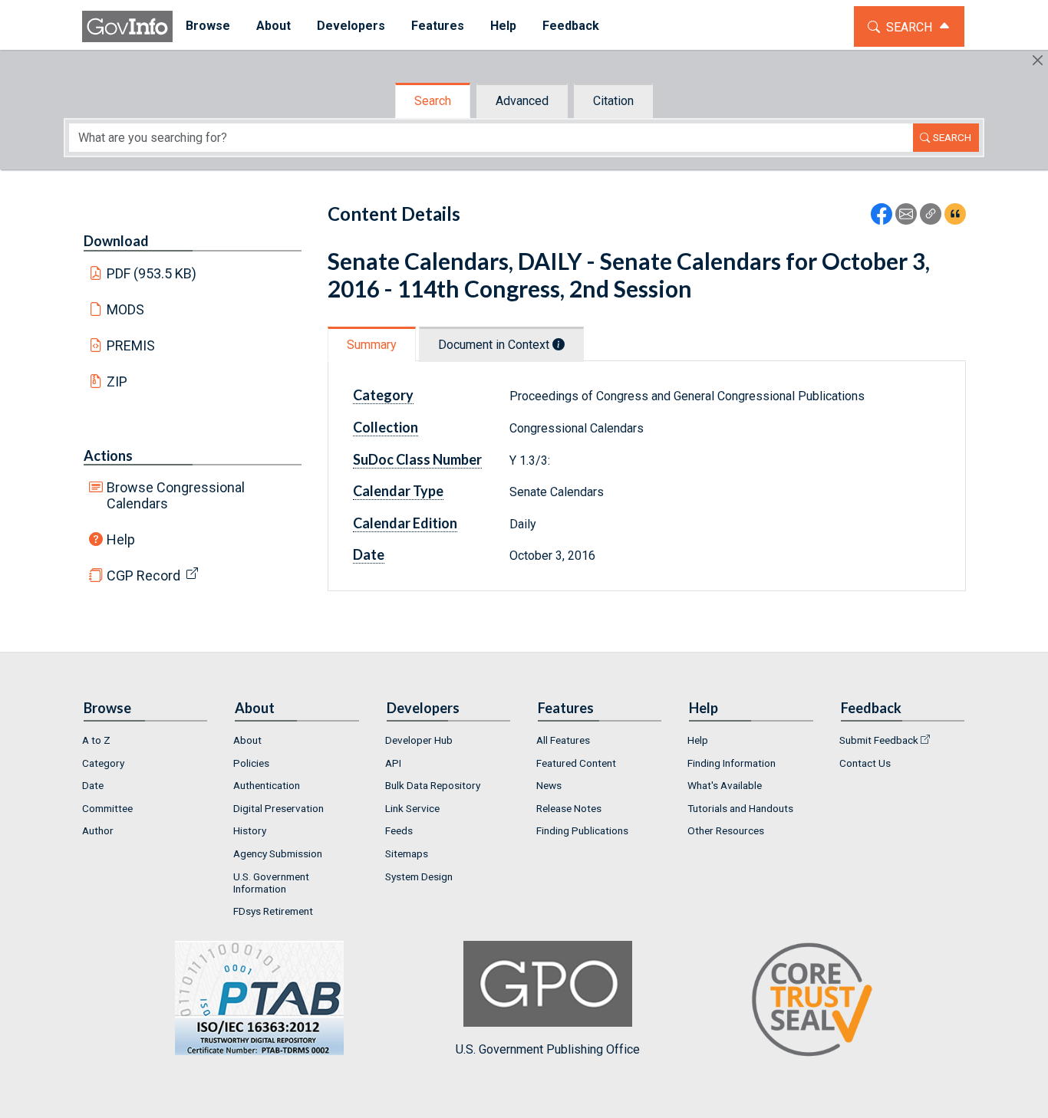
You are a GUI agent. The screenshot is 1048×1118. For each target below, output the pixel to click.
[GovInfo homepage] (127, 26)
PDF (152, 273)
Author (98, 830)
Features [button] (437, 25)
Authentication (266, 785)
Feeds (399, 830)
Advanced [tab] (522, 101)
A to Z (96, 740)
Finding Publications (582, 830)
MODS (125, 309)
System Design (419, 876)
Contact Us (865, 763)
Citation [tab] (613, 101)
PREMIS (131, 345)
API (393, 763)
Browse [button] (208, 25)
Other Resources (725, 830)
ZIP (117, 381)
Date (93, 785)
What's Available (724, 785)
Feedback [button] (570, 25)
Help (121, 539)
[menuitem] (208, 26)
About (247, 740)
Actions (108, 455)
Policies (251, 763)
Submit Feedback (878, 740)
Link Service (412, 808)
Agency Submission (277, 853)
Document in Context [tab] (495, 344)
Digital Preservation (278, 808)
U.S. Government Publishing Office (548, 1049)
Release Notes (568, 808)
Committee (107, 808)
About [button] (273, 25)
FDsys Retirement (273, 911)
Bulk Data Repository (432, 785)
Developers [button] (351, 25)
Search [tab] (432, 101)
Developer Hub (419, 740)
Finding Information (731, 763)
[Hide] (1037, 60)
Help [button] (503, 25)
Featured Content (576, 763)
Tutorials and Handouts (740, 808)
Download (116, 240)
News (549, 785)
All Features (563, 740)
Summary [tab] (372, 344)
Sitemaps (406, 853)
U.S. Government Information (271, 882)
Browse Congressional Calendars (176, 495)
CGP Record (143, 575)
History (249, 830)
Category (103, 763)
